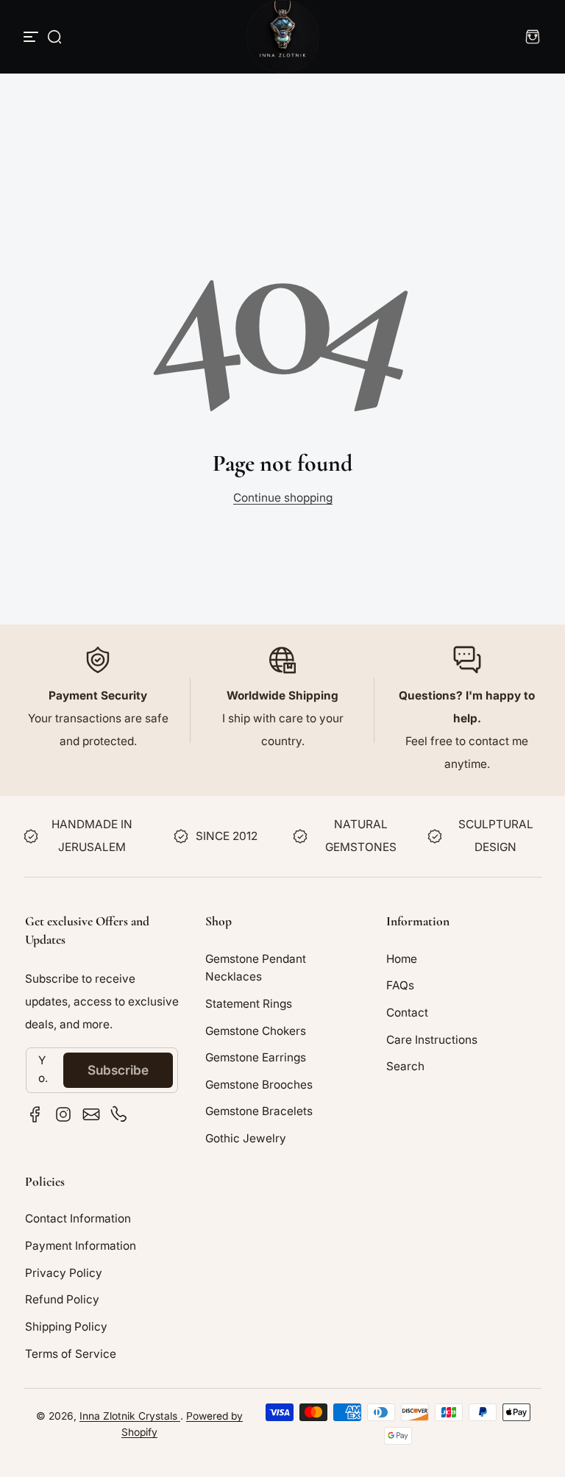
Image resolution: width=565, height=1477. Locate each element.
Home (401, 959)
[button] (54, 36)
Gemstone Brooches (259, 1085)
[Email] (91, 1114)
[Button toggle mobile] (32, 36)
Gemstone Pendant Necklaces (255, 968)
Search (405, 1066)
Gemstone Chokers (255, 1031)
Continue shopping (283, 498)
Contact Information (78, 1218)
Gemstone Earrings (255, 1057)
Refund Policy (62, 1299)
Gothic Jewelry (245, 1138)
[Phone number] (119, 1114)
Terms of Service (70, 1354)
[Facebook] (35, 1114)
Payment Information (80, 1246)
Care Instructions (431, 1040)
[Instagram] (63, 1114)
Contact (407, 1012)
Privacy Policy (63, 1273)
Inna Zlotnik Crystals (129, 1416)
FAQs (400, 985)
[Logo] (282, 37)
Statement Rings (248, 1004)
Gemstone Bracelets (259, 1111)
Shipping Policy (66, 1327)
